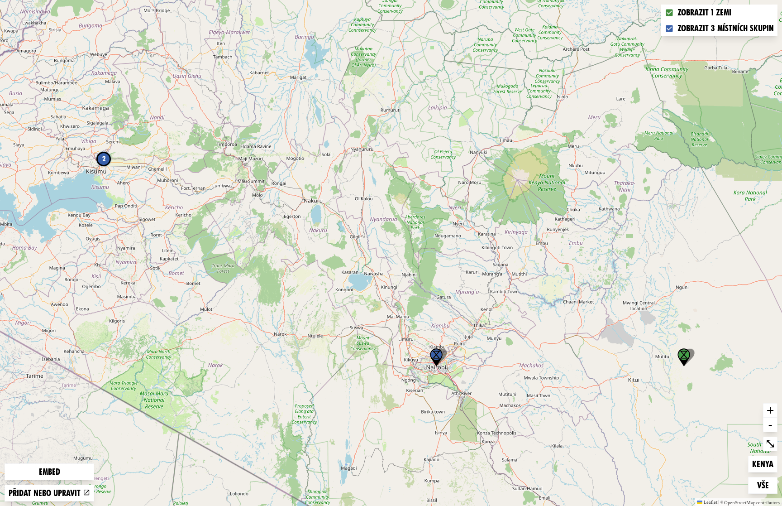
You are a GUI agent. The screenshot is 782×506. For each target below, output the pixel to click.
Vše (767, 485)
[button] (436, 357)
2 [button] (103, 158)
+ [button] (770, 410)
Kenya (764, 464)
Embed (49, 472)
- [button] (770, 424)
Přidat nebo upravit (46, 493)
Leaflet (710, 502)
